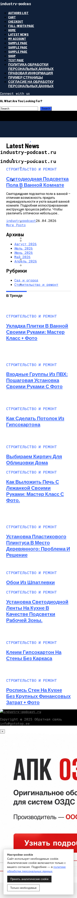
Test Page (16, 60)
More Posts (16, 225)
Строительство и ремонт (36, 284)
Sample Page (17, 43)
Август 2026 (25, 244)
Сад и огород (26, 280)
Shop (12, 56)
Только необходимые (23, 887)
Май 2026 (22, 257)
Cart (12, 17)
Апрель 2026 (25, 261)
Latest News (18, 34)
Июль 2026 (23, 248)
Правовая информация (30, 73)
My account (17, 39)
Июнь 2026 (23, 252)
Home (12, 30)
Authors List (18, 13)
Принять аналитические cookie (29, 879)
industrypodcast (21, 220)
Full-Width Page (21, 26)
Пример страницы (25, 77)
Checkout (15, 21)
